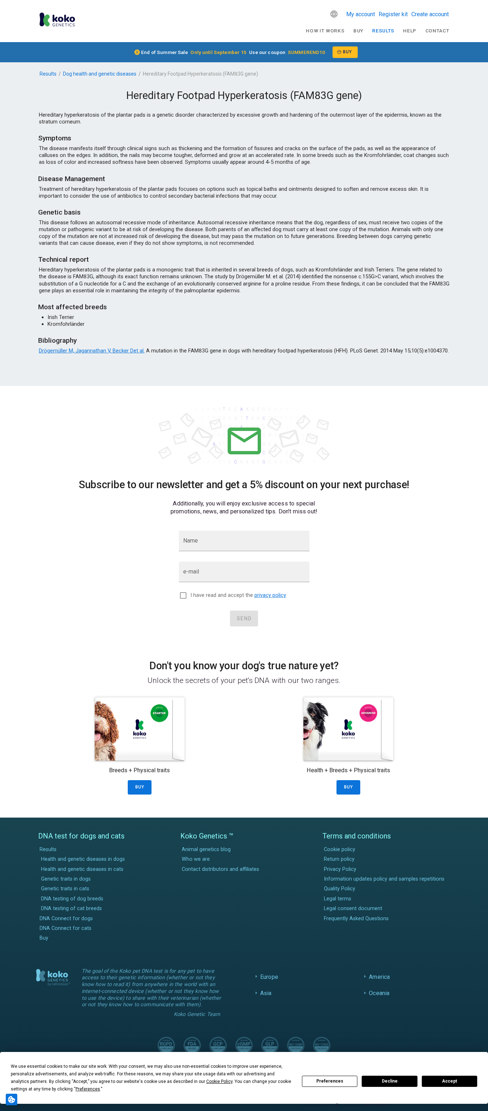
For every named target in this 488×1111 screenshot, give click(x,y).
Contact (437, 30)
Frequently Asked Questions (356, 919)
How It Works (325, 30)
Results (383, 30)
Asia (266, 993)
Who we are (196, 859)
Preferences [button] (88, 1089)
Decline (390, 1081)
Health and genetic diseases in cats (82, 869)
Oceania (379, 993)
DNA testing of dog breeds (72, 899)
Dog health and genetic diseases (99, 74)
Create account (430, 14)
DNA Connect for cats (65, 928)
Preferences (329, 1081)
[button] (334, 14)
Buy (358, 30)
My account (360, 14)
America (379, 976)
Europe (269, 976)
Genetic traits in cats (65, 889)
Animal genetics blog (206, 849)
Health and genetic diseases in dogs (83, 859)
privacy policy (270, 595)
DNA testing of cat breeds (71, 908)
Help (409, 30)
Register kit (393, 14)
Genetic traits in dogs (66, 879)
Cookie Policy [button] (219, 1081)
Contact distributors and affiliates (220, 869)
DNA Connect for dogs (66, 919)
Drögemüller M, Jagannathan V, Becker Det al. (92, 350)
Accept (449, 1081)
